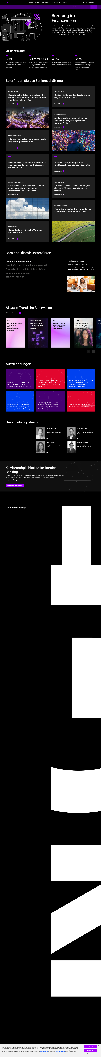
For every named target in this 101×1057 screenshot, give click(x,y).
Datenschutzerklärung (60, 1051)
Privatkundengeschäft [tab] (19, 261)
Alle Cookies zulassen (90, 1046)
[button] (15, 485)
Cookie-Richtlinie (44, 1051)
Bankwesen (9, 7)
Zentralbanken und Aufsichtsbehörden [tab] (26, 268)
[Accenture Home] (10, 2)
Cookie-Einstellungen (90, 1053)
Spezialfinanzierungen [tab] (18, 272)
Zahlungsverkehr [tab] (15, 276)
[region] (50, 1050)
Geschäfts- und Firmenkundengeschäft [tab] (27, 265)
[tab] (81, 278)
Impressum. (6, 1052)
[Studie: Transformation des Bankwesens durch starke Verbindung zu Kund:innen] (83, 333)
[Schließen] (98, 1045)
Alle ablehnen (90, 1050)
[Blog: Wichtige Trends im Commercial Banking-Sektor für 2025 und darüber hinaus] (60, 333)
